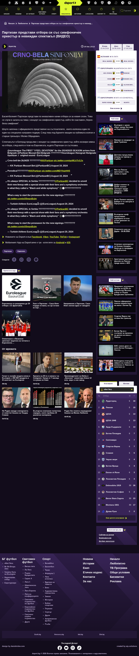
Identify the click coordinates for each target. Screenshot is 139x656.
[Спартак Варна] (88, 3)
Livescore (90, 14)
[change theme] (134, 10)
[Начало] (5, 23)
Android (60, 242)
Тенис (47, 570)
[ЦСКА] (23, 3)
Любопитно (65, 14)
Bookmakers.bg (105, 538)
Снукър (48, 612)
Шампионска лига (116, 68)
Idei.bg (80, 634)
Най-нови (115, 119)
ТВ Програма (113, 12)
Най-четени (114, 280)
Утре (128, 47)
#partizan (12, 155)
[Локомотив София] (129, 3)
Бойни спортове (49, 604)
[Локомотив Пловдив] (122, 3)
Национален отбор (9, 578)
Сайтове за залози (106, 535)
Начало (7, 14)
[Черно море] (102, 3)
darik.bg (36, 384)
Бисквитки (117, 576)
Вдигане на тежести (50, 583)
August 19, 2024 (59, 166)
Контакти (89, 576)
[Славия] (95, 3)
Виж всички (115, 108)
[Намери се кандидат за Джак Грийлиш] (116, 144)
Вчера (104, 47)
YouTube (54, 237)
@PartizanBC (62, 181)
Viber (45, 237)
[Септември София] (50, 3)
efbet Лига (8, 563)
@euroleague (14, 150)
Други (27, 622)
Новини (18, 14)
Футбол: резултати (106, 541)
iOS (68, 242)
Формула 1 (49, 573)
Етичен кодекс (92, 572)
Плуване (48, 609)
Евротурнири (10, 583)
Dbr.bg (101, 634)
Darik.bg (37, 634)
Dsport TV (101, 14)
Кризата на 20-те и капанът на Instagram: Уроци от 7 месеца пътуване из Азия (46, 378)
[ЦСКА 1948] (30, 3)
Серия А (28, 579)
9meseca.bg (59, 634)
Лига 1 (27, 582)
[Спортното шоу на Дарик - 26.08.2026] (116, 233)
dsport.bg (12, 46)
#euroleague (68, 153)
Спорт (54, 14)
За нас (87, 581)
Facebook (37, 237)
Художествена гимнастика (51, 592)
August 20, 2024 (65, 204)
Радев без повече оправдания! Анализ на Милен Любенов (77, 412)
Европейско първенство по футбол (30, 609)
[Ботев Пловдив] (43, 3)
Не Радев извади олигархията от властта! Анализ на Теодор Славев (15, 413)
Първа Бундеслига (30, 574)
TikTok (63, 237)
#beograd (80, 153)
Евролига (21, 251)
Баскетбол (49, 567)
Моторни (49, 600)
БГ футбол (30, 14)
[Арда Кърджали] (36, 3)
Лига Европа (30, 591)
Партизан (8, 251)
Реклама (115, 581)
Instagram (74, 237)
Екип (86, 567)
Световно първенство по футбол (30, 601)
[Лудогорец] (9, 3)
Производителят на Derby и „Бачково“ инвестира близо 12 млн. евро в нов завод (77, 378)
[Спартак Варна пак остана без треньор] (116, 320)
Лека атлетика (49, 578)
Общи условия (120, 572)
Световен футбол (42, 12)
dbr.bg (4, 384)
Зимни (48, 596)
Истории (77, 14)
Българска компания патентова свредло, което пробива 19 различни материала (47, 413)
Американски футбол (51, 620)
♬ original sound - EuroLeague (34, 155)
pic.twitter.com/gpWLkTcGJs (68, 160)
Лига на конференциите (118, 98)
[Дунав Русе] (116, 3)
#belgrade (91, 153)
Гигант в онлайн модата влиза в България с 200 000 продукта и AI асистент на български (16, 378)
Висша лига (30, 566)
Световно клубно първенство (30, 616)
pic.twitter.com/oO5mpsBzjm (22, 199)
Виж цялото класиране (115, 518)
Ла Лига (109, 57)
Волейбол (49, 563)
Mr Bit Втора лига (9, 568)
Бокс (47, 588)
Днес (116, 47)
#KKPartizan (46, 160)
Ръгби (47, 624)
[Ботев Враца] (109, 3)
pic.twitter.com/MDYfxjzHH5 (56, 171)
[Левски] (16, 3)
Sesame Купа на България (10, 573)
